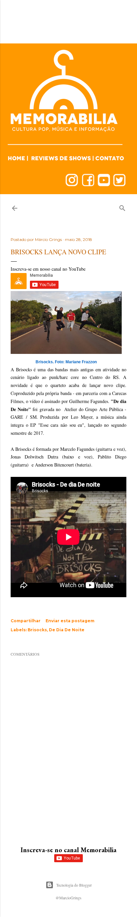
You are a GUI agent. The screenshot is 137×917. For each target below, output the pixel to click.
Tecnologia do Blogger (74, 885)
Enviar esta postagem (70, 620)
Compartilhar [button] (26, 620)
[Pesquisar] (122, 206)
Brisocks (37, 629)
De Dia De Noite (66, 629)
